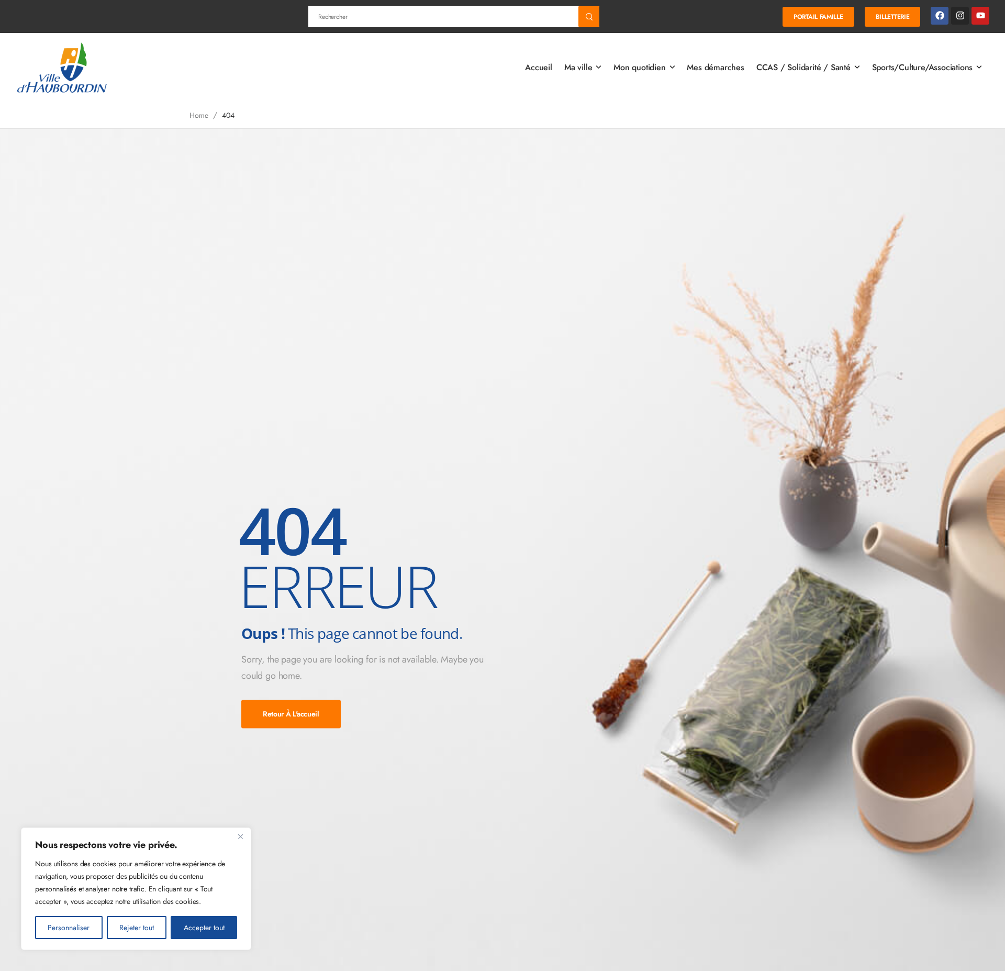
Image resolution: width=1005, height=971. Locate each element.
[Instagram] (960, 16)
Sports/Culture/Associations (922, 67)
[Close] (240, 836)
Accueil (538, 67)
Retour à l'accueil (291, 714)
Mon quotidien (639, 67)
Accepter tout (204, 927)
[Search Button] (588, 16)
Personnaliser (69, 927)
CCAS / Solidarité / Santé (803, 67)
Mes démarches (715, 67)
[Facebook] (939, 16)
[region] (136, 888)
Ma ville (578, 67)
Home (198, 115)
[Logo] (62, 67)
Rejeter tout (136, 927)
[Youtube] (980, 16)
